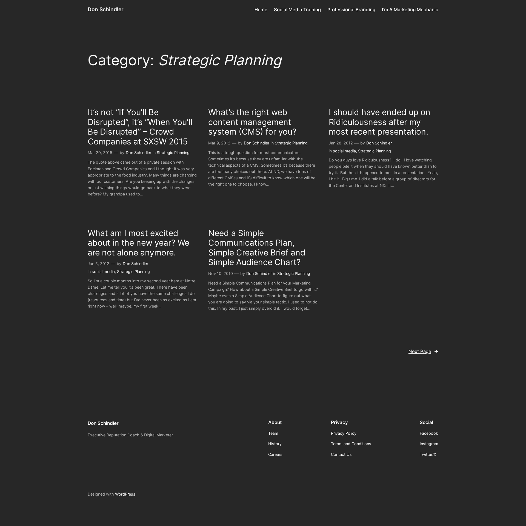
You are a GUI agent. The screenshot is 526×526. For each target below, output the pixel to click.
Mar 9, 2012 (219, 143)
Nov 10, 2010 (220, 273)
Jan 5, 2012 (98, 263)
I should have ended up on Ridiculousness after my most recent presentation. (379, 122)
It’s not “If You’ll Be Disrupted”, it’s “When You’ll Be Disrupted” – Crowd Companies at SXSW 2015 (140, 126)
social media (344, 151)
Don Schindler (106, 9)
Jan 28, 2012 (341, 143)
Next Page (423, 351)
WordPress (125, 494)
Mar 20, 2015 (100, 152)
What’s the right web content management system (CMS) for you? (252, 122)
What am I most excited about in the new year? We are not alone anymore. (138, 242)
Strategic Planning (173, 152)
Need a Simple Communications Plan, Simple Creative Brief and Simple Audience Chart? (256, 247)
